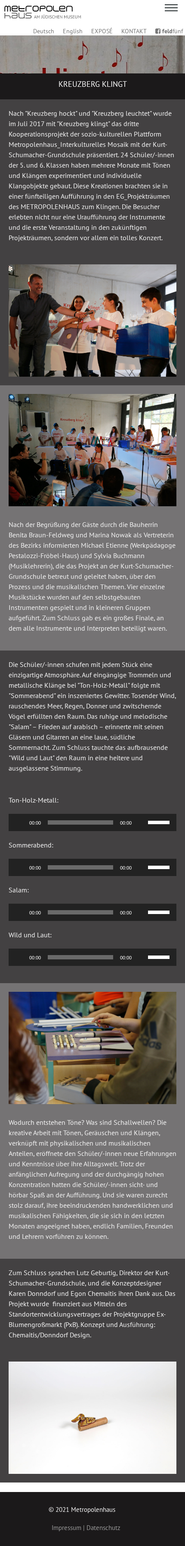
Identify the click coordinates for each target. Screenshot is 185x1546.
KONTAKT (134, 31)
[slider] (160, 821)
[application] (92, 822)
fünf (172, 31)
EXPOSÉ (102, 31)
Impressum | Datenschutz (86, 1528)
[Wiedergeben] (19, 822)
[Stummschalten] (141, 822)
